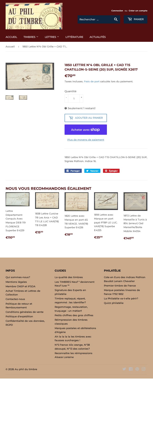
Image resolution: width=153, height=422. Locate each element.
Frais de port (91, 81)
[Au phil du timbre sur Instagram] (144, 369)
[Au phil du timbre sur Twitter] (124, 369)
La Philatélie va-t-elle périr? (121, 298)
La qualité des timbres (69, 277)
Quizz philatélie (114, 302)
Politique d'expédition (19, 316)
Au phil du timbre (26, 369)
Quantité (70, 91)
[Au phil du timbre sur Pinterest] (137, 369)
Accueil (11, 37)
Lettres (51, 37)
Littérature (74, 37)
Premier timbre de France (120, 285)
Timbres (30, 37)
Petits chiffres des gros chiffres (74, 315)
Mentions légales (16, 281)
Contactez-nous (15, 299)
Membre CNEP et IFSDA (20, 286)
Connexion (117, 10)
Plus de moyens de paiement (85, 139)
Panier (138, 19)
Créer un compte (138, 10)
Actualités (98, 37)
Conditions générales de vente (24, 311)
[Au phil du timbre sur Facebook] (131, 369)
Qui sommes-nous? (18, 277)
